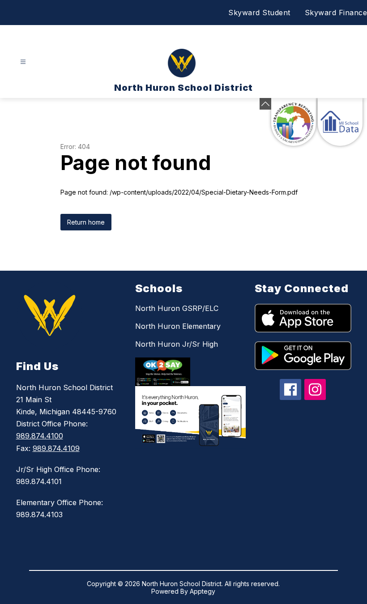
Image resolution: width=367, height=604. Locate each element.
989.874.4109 (56, 448)
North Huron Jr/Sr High (176, 344)
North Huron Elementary (178, 326)
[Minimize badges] (265, 104)
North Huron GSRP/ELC (176, 308)
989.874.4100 (39, 435)
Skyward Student (259, 12)
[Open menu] (23, 62)
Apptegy (202, 591)
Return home (86, 222)
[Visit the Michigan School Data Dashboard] (340, 122)
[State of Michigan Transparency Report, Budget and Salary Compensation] (293, 122)
